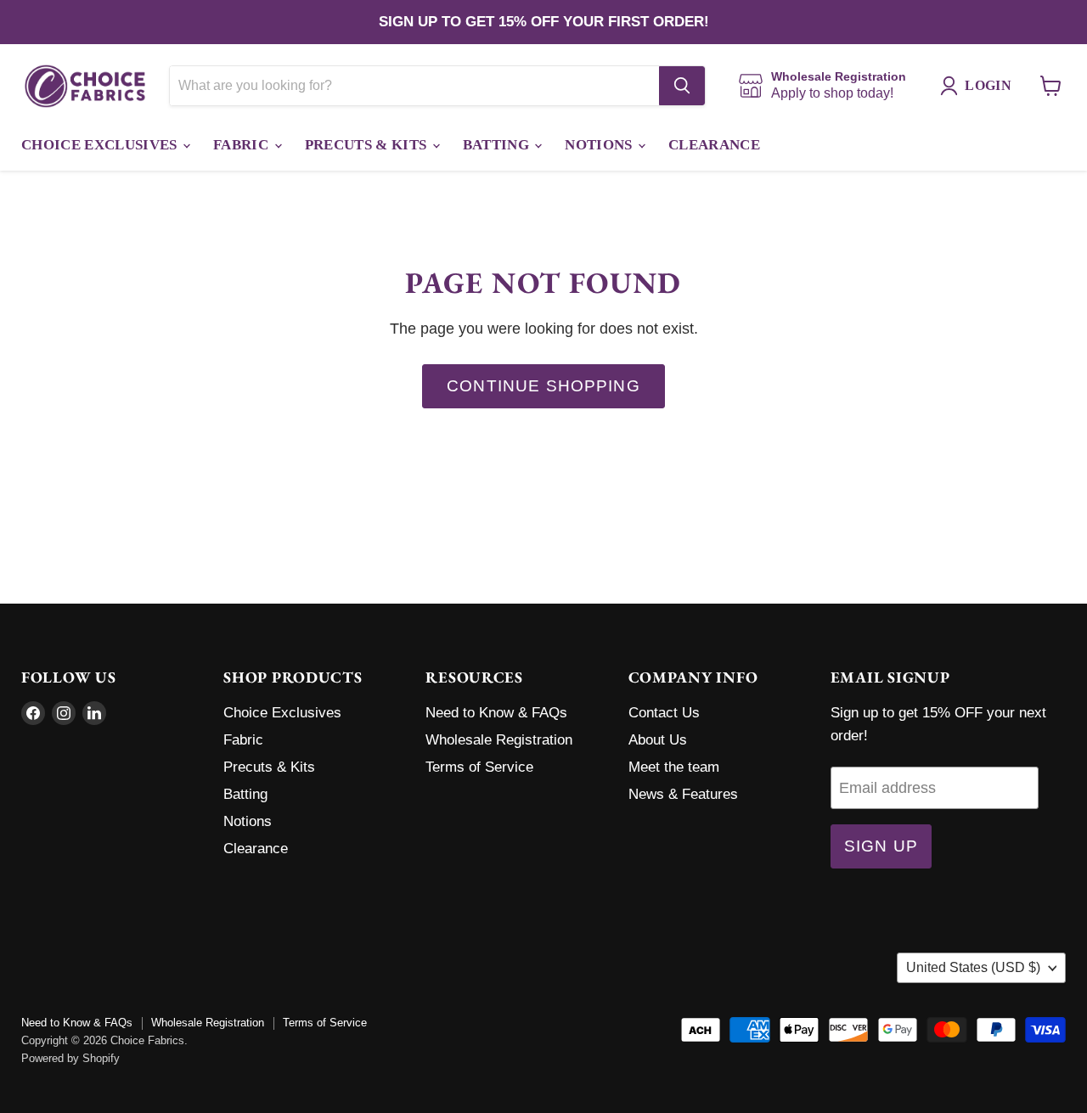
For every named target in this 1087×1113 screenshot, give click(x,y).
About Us (657, 740)
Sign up (881, 846)
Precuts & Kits (368, 145)
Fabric (242, 145)
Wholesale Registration (498, 740)
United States (973, 967)
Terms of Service (479, 767)
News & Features (683, 794)
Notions (600, 145)
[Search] (682, 85)
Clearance (714, 145)
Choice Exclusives (101, 145)
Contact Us (664, 713)
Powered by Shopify (70, 1058)
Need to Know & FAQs (496, 713)
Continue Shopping (543, 386)
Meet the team (673, 767)
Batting (498, 145)
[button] (979, 86)
